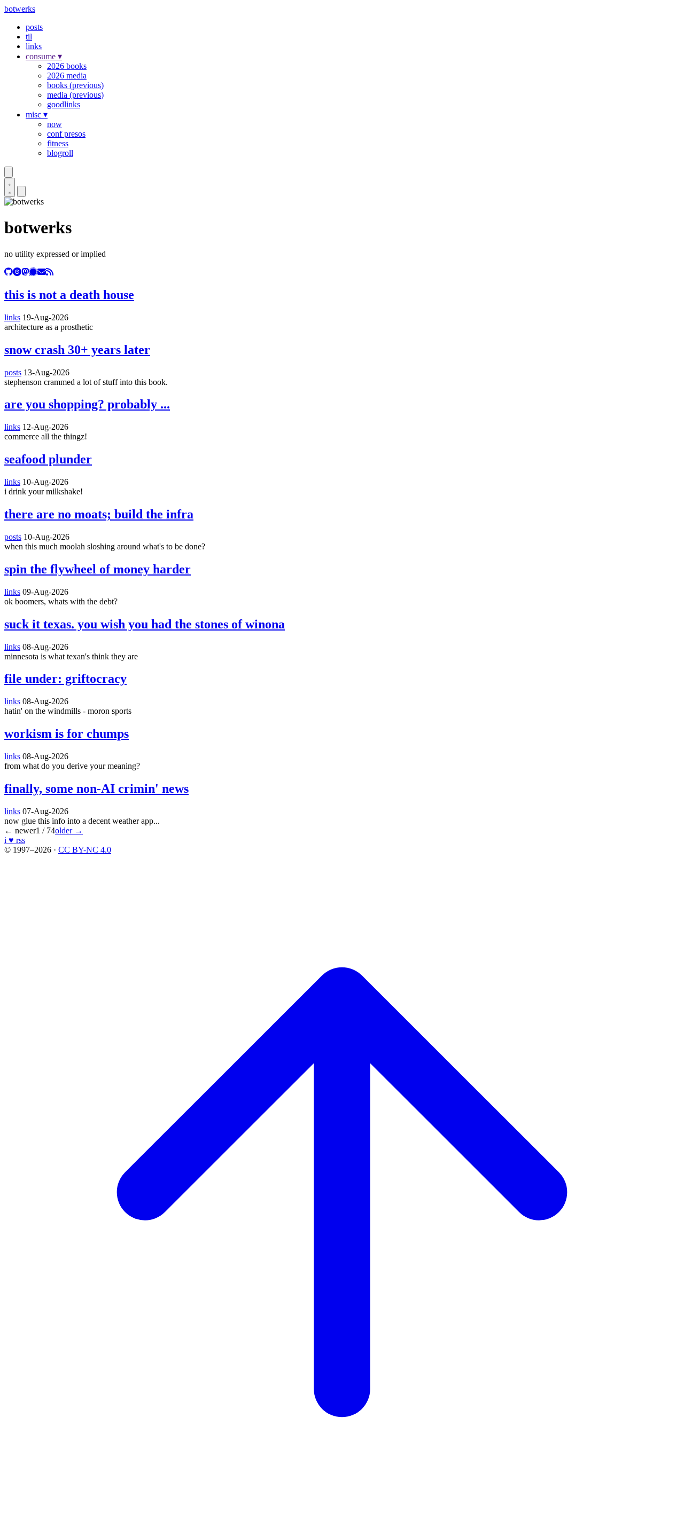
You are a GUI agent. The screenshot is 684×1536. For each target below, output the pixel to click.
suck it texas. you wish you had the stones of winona (144, 624)
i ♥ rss (14, 840)
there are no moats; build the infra (98, 514)
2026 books (67, 65)
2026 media (67, 75)
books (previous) (75, 85)
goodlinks (63, 104)
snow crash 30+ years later (77, 350)
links (34, 46)
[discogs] (17, 272)
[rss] (49, 272)
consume (44, 56)
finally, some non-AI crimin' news (96, 788)
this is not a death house (69, 295)
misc (37, 114)
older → (69, 830)
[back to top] (342, 1526)
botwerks (19, 8)
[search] (8, 172)
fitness (57, 143)
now (54, 124)
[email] (41, 272)
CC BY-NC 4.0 (84, 849)
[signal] (33, 272)
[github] (8, 272)
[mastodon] (25, 272)
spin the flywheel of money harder (97, 569)
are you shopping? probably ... (87, 404)
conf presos (66, 133)
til (29, 36)
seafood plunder (48, 459)
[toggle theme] (9, 187)
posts (34, 26)
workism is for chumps (66, 734)
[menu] (21, 191)
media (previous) (75, 94)
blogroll (60, 152)
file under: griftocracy (65, 679)
